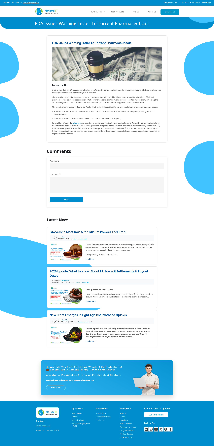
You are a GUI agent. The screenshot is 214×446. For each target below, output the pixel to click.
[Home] (46, 9)
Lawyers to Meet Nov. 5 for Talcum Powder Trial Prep (88, 232)
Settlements (65, 281)
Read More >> (91, 259)
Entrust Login (206, 3)
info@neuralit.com (170, 3)
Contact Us (170, 12)
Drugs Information (127, 430)
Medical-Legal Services (31, 3)
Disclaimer (100, 420)
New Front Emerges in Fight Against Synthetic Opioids (88, 315)
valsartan (76, 123)
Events (122, 417)
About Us (152, 12)
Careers (75, 417)
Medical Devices (126, 434)
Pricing (136, 12)
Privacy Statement (103, 417)
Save (66, 199)
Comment (54, 174)
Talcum (63, 237)
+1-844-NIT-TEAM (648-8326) (189, 3)
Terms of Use (101, 413)
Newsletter (124, 420)
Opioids (65, 320)
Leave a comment (80, 239)
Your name (54, 161)
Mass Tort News (126, 423)
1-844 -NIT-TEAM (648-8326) (48, 430)
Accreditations (78, 420)
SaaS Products (117, 12)
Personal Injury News (128, 427)
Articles (123, 413)
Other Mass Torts (127, 437)
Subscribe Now (156, 414)
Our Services (96, 12)
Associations (77, 413)
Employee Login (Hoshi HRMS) (81, 424)
